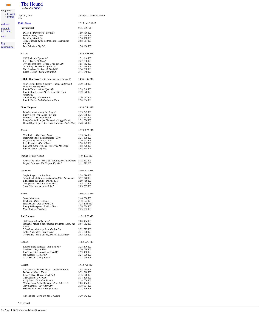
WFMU (37, 8)
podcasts (5, 24)
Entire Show (24, 23)
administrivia (7, 47)
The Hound (32, 4)
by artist (11, 14)
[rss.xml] (8, 5)
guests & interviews (6, 29)
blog (3, 43)
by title (10, 16)
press (3, 36)
